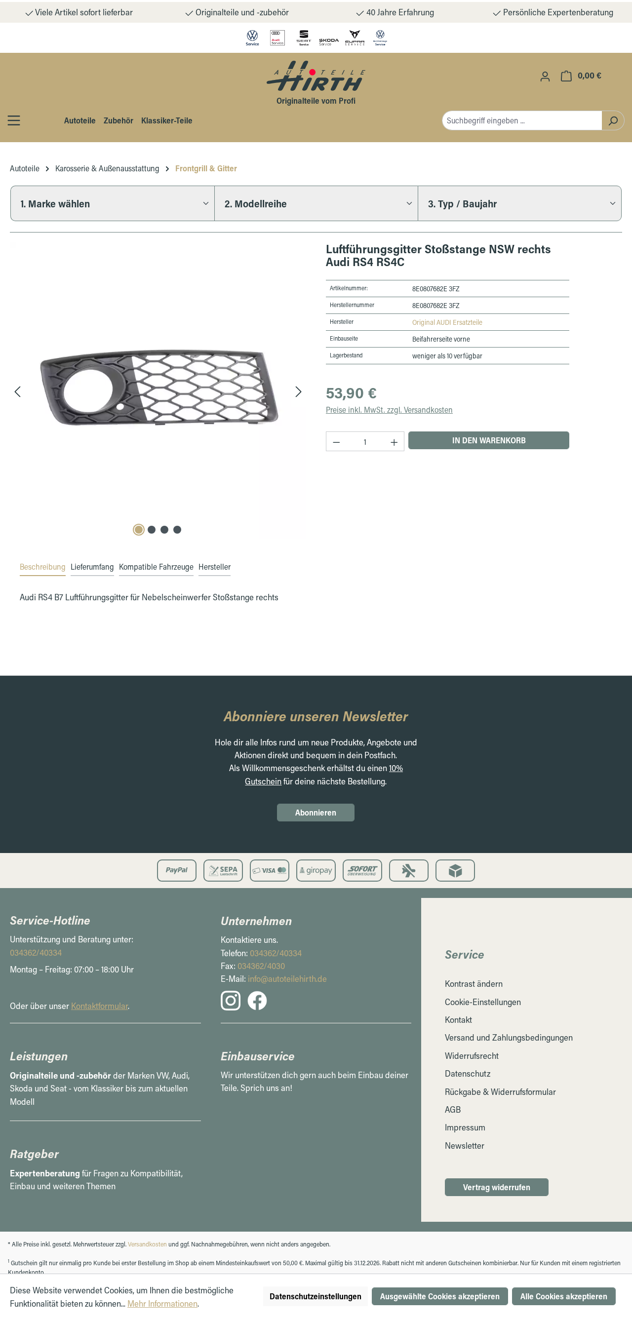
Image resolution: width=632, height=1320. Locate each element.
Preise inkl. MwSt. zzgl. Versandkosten (389, 409)
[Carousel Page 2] (152, 530)
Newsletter (464, 1145)
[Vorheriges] (17, 391)
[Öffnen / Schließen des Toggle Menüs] (14, 120)
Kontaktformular (99, 1005)
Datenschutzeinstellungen (315, 1296)
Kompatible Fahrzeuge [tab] (156, 566)
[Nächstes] (298, 391)
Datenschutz (467, 1073)
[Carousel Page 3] (164, 530)
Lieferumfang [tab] (92, 566)
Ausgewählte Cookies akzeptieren (440, 1296)
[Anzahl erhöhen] (394, 441)
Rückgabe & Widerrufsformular (500, 1091)
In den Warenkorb (489, 440)
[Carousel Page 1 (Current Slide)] (139, 530)
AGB (453, 1109)
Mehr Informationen (162, 1303)
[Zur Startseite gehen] (316, 75)
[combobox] (522, 120)
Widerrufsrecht (472, 1055)
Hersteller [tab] (214, 566)
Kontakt (458, 1019)
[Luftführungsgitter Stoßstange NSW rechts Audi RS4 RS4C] (158, 390)
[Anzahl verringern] (336, 441)
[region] (158, 390)
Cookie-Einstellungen (483, 1002)
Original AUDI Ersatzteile (447, 322)
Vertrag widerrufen (496, 1187)
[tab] (43, 567)
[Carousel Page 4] (177, 530)
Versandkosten (147, 1244)
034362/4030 (261, 965)
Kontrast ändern (474, 983)
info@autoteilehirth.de (287, 978)
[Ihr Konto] (545, 76)
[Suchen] (613, 120)
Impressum (465, 1127)
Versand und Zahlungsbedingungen (509, 1037)
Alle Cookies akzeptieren (563, 1296)
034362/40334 (36, 952)
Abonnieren (315, 812)
